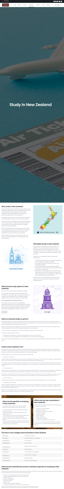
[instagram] (54, 1)
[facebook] (56, 1)
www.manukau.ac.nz (6, 447)
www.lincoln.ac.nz (6, 440)
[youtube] (57, 1)
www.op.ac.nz (5, 449)
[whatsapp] (61, 1)
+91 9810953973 (6, 0)
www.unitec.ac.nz (6, 455)
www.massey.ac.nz (6, 443)
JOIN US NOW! (4, 312)
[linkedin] (59, 1)
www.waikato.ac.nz (6, 458)
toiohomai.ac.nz (6, 451)
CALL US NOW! (4, 311)
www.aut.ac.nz (5, 438)
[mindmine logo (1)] (5, 3)
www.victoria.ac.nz (6, 460)
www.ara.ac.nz (5, 435)
